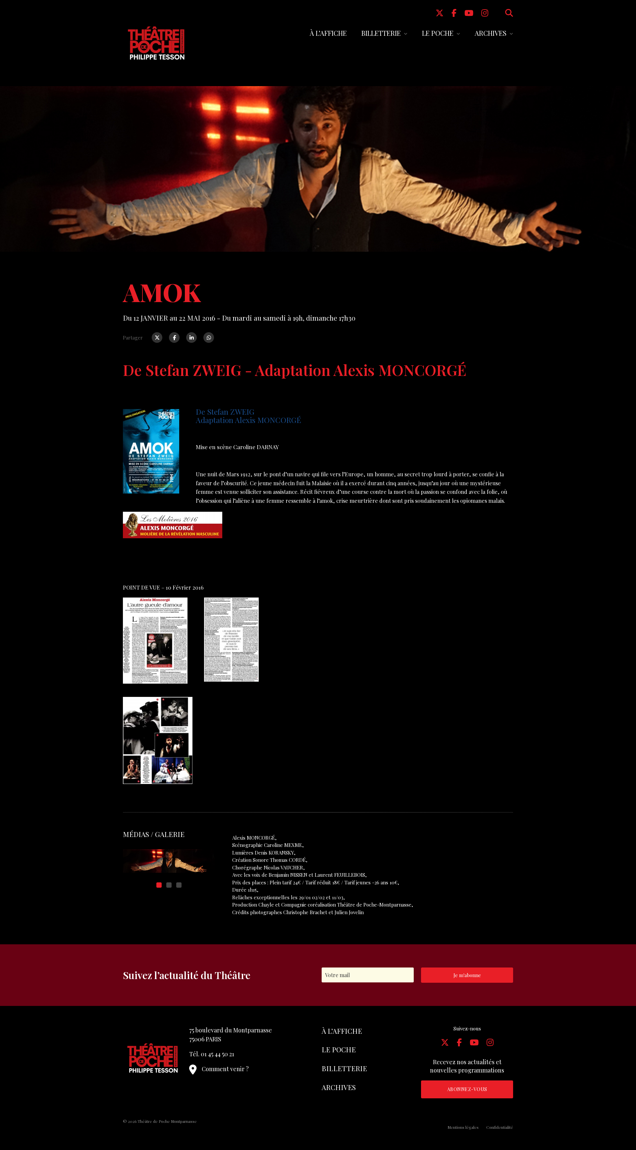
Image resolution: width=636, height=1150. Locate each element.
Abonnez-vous (467, 1089)
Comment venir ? (225, 1069)
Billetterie (381, 32)
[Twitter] (157, 337)
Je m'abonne (467, 975)
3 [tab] (179, 885)
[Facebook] (453, 12)
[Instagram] (484, 12)
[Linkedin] (191, 337)
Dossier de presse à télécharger (162, 555)
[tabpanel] (169, 861)
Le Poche (437, 32)
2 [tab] (169, 885)
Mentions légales (463, 1127)
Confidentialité (499, 1127)
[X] (440, 12)
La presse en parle (146, 561)
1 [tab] (159, 885)
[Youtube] (468, 12)
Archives (490, 32)
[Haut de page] (618, 1122)
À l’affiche (328, 32)
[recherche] (509, 13)
